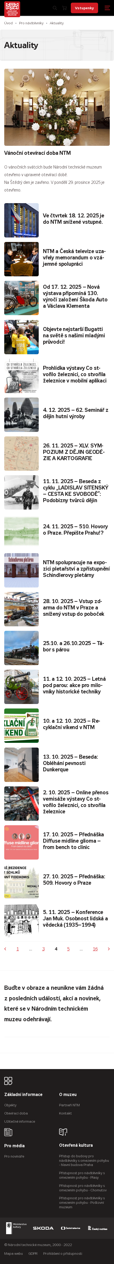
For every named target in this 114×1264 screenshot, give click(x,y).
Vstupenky (84, 8)
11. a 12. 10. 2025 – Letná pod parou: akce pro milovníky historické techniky (74, 685)
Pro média (14, 1146)
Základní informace (23, 1095)
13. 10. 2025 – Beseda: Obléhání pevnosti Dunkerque (70, 763)
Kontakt (65, 1113)
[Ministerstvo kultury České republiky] (16, 1228)
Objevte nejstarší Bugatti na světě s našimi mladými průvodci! (74, 335)
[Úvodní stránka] (12, 9)
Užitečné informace (19, 1121)
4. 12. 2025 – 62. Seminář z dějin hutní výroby (75, 413)
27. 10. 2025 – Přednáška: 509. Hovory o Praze (74, 880)
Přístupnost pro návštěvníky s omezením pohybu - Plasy (82, 1175)
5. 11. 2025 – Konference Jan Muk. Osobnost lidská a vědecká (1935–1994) (75, 918)
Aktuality (57, 23)
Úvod (8, 23)
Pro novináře (14, 1156)
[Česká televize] (70, 1228)
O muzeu (68, 1095)
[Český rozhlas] (97, 1228)
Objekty (10, 1105)
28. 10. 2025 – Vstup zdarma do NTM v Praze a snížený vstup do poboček (73, 607)
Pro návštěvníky (31, 23)
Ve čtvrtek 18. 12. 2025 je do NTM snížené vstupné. (73, 219)
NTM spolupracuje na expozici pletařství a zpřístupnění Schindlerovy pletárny (76, 568)
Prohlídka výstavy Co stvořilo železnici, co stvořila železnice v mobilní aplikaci (74, 374)
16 (95, 949)
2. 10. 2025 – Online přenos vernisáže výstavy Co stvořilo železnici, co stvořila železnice (75, 802)
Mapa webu (13, 1254)
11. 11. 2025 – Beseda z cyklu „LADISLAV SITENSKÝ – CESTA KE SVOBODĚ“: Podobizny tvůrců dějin (75, 490)
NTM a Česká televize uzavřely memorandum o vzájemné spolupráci (74, 257)
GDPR (33, 1254)
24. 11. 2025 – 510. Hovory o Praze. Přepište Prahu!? (75, 530)
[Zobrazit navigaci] (107, 8)
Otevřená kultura (76, 1145)
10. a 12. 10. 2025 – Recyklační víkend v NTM (71, 724)
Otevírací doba (16, 1113)
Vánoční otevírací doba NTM (37, 153)
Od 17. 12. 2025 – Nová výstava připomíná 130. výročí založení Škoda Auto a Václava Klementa (75, 296)
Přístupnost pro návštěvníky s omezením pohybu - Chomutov (83, 1188)
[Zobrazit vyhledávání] (55, 8)
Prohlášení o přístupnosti (62, 1254)
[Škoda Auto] (43, 1228)
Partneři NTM (69, 1105)
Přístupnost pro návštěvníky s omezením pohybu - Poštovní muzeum (82, 1202)
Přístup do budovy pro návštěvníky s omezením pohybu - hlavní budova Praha (84, 1160)
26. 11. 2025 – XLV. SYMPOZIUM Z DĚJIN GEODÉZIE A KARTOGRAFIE (74, 452)
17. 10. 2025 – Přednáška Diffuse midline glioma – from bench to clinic (73, 841)
